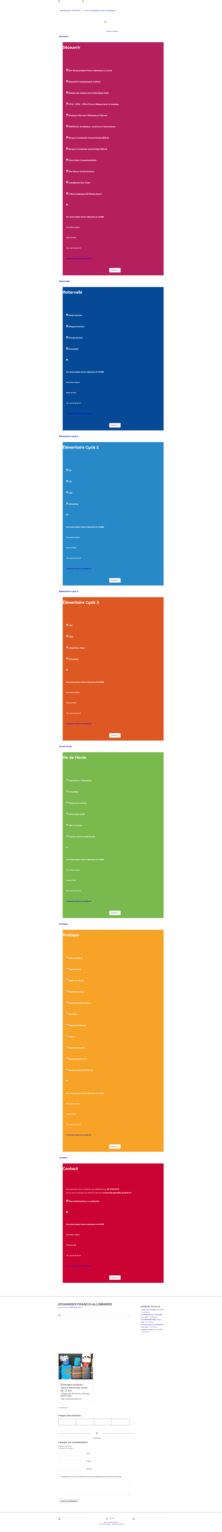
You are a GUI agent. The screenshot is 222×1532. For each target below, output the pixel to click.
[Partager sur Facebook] (67, 1422)
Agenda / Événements (73, 10)
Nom (89, 1453)
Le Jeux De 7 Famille (148, 1309)
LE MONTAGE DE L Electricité (151, 1314)
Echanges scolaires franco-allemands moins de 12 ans (74, 1387)
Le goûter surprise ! (147, 1329)
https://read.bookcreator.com (71, 1399)
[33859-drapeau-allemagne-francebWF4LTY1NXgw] (93, 1331)
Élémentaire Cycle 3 (76, 1307)
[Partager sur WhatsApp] (103, 1422)
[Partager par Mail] (120, 1422)
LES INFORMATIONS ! (149, 1319)
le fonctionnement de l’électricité (151, 1324)
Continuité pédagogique (107, 10)
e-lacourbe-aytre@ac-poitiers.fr (78, 258)
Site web (89, 1469)
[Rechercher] (60, 1288)
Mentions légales (106, 1524)
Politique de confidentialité (118, 1524)
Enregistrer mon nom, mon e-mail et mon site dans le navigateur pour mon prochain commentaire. (92, 1476)
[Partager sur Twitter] (85, 1422)
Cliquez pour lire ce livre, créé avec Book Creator (75, 1394)
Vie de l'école (63, 1307)
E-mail (89, 1461)
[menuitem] (111, 1288)
